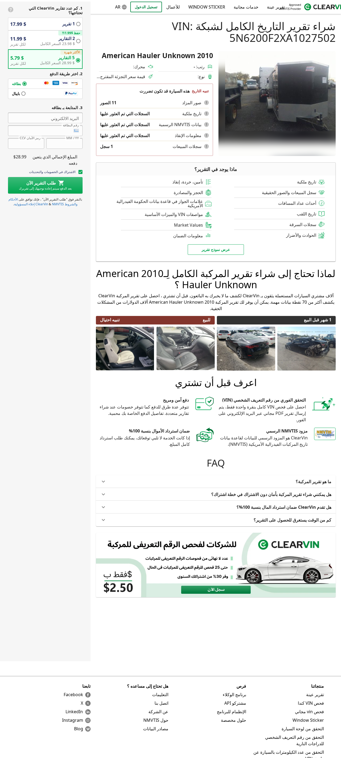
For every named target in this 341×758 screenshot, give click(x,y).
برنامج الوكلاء (234, 694)
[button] (206, 102)
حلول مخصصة (233, 720)
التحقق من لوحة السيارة (303, 729)
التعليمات (160, 694)
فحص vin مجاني (309, 712)
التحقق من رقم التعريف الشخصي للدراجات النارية (294, 740)
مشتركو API (235, 703)
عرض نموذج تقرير (216, 249)
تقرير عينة (315, 694)
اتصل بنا (161, 703)
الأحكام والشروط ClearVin (43, 201)
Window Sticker (206, 7)
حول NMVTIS (155, 720)
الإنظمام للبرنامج (231, 712)
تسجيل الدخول (146, 6)
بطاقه (16, 83)
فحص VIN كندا (311, 703)
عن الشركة (158, 712)
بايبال (16, 93)
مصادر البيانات (155, 729)
